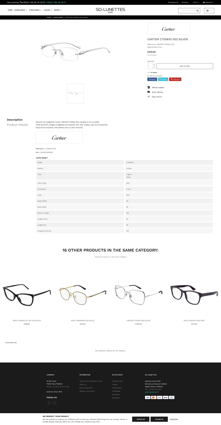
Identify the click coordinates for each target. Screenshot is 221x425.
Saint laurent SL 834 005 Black (27, 320)
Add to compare (156, 76)
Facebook (49, 403)
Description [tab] (15, 119)
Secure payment (85, 388)
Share (153, 79)
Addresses (116, 391)
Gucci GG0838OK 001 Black (82, 320)
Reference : (40, 149)
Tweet (164, 79)
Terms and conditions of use (90, 381)
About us (83, 384)
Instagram (54, 403)
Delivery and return (87, 391)
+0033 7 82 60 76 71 (55, 2)
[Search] (197, 10)
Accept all (159, 419)
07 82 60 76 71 (153, 392)
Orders (115, 384)
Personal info (117, 381)
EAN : (38, 152)
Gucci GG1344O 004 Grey (194, 320)
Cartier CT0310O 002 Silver (138, 320)
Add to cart (185, 66)
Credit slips (116, 388)
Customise (174, 419)
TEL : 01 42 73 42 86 (153, 389)
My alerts (115, 398)
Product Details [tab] (17, 124)
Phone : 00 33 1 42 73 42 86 (58, 387)
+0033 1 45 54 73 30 (32, 2)
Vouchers (115, 394)
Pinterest (176, 79)
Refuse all (141, 419)
